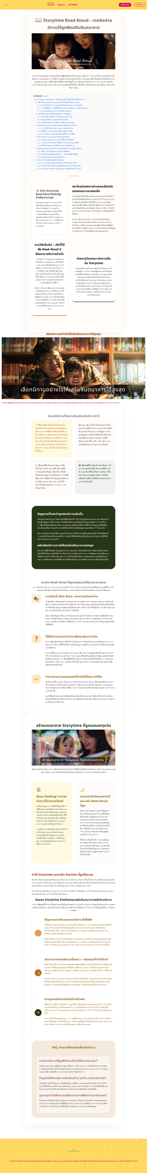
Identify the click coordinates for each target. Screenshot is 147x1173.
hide (45, 96)
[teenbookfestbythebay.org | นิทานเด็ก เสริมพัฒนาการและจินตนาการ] (23, 5)
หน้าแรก (51, 4)
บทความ (61, 4)
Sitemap (72, 4)
